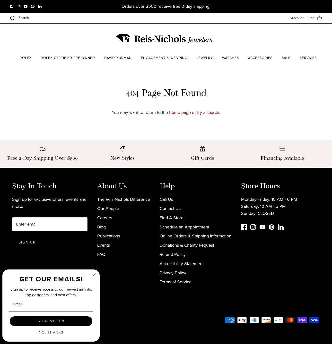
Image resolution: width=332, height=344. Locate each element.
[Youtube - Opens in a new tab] (25, 6)
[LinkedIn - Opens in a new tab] (40, 6)
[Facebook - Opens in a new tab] (11, 6)
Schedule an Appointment (184, 227)
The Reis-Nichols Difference (123, 199)
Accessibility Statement (182, 263)
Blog (101, 227)
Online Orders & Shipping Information (195, 236)
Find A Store (171, 218)
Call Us (166, 199)
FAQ (101, 254)
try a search (208, 112)
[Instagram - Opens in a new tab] (18, 6)
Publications (108, 236)
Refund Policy (173, 254)
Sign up (26, 242)
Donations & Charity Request (187, 245)
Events (103, 245)
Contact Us (170, 208)
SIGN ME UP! (51, 321)
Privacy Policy (173, 273)
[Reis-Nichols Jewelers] (164, 38)
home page (180, 112)
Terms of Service (176, 282)
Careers (104, 218)
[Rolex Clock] (304, 38)
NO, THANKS (51, 332)
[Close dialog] (94, 275)
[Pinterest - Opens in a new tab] (33, 6)
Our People (108, 208)
